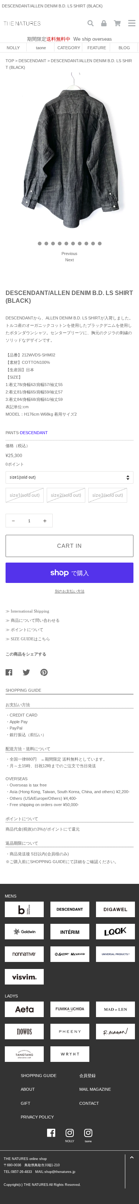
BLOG (124, 48)
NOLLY (13, 48)
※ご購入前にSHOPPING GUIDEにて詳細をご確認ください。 (62, 861)
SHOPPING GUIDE (38, 1075)
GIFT (25, 1103)
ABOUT (28, 1089)
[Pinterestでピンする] (46, 670)
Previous (69, 253)
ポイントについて (27, 629)
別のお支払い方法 (70, 591)
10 (100, 243)
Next (69, 260)
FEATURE (96, 48)
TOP (10, 60)
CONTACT (89, 1103)
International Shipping (30, 611)
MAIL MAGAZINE (95, 1089)
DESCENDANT (32, 60)
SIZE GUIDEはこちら (30, 639)
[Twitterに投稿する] (29, 670)
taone (41, 48)
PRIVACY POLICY (37, 1117)
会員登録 (87, 1075)
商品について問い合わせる (35, 620)
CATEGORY (68, 48)
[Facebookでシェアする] (12, 670)
